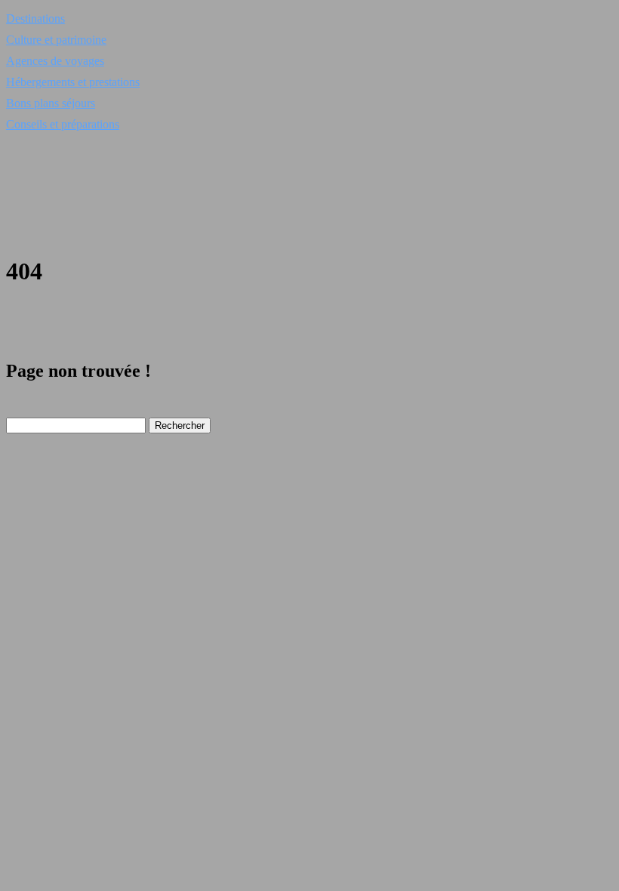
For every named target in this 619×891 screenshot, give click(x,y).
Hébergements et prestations (73, 82)
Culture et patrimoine (56, 39)
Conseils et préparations (62, 124)
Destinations (35, 18)
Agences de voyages (55, 60)
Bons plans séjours (50, 103)
